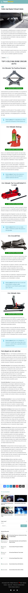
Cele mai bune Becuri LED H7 (21, 514)
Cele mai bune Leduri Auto (20, 503)
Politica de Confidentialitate (18, 584)
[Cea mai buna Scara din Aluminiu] (4, 565)
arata (7, 57)
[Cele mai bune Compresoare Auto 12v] (7, 498)
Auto (2, 6)
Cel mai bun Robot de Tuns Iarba (16, 552)
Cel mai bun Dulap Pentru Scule (15, 558)
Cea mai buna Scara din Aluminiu (16, 563)
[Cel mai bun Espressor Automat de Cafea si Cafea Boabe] (4, 537)
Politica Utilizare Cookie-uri (14, 586)
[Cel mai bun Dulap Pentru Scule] (4, 560)
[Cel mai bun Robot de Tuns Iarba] (4, 554)
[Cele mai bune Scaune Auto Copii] (7, 510)
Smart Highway (23, 582)
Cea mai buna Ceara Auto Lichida (16, 569)
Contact (5, 584)
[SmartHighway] (8, 2)
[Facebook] (4, 486)
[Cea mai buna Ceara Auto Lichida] (4, 571)
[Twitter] (7, 486)
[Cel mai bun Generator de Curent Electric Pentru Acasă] (4, 542)
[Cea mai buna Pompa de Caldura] (4, 548)
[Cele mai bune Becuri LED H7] (21, 510)
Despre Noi (10, 584)
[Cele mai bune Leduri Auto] (21, 498)
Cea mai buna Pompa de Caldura (16, 546)
